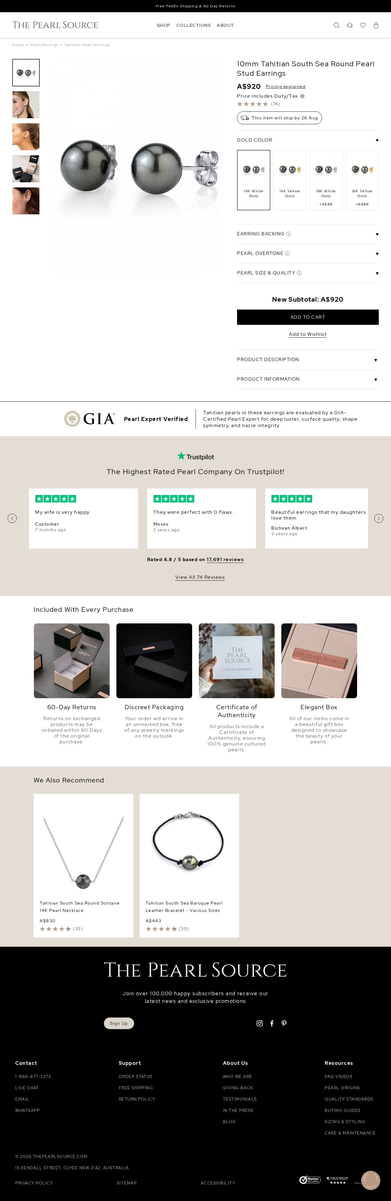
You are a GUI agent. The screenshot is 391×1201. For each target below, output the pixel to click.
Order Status (136, 1076)
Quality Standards (349, 1099)
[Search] (336, 25)
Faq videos (339, 1076)
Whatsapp (27, 1110)
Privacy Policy (34, 1183)
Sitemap (127, 1183)
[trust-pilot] (337, 1181)
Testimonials (240, 1099)
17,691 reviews (225, 560)
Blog (229, 1121)
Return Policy (137, 1099)
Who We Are (237, 1076)
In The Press (238, 1110)
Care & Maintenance (350, 1133)
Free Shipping (136, 1087)
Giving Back (238, 1087)
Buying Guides (343, 1110)
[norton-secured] (310, 1180)
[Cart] (376, 25)
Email (22, 1099)
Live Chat (27, 1087)
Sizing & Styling (345, 1121)
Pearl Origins (342, 1087)
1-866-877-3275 (33, 1076)
